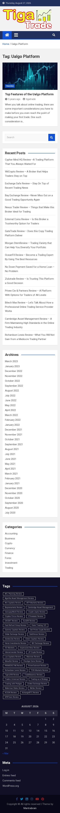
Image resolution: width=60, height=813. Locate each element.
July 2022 (10, 395)
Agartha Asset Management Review (19, 598)
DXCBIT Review (11, 621)
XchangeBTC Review (30, 693)
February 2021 (12, 478)
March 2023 (11, 361)
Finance (9, 553)
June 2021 (10, 458)
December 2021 (13, 429)
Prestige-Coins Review (33, 661)
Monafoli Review (11, 661)
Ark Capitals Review (13, 603)
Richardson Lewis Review (15, 670)
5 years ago (14, 99)
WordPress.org (10, 785)
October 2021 (12, 439)
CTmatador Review (35, 616)
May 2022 (10, 405)
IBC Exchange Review (40, 643)
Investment (11, 562)
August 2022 (12, 390)
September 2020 (14, 502)
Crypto (8, 543)
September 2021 (14, 444)
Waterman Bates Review (14, 688)
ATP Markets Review (34, 603)
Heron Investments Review (15, 643)
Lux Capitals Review (13, 657)
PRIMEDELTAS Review (14, 666)
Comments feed (11, 780)
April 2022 (10, 410)
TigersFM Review (12, 675)
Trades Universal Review (15, 679)
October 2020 (12, 498)
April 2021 (10, 468)
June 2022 (10, 400)
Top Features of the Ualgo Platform (29, 94)
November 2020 (13, 493)
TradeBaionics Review (33, 675)
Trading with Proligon (13, 684)
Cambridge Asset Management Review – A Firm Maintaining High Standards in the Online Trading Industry (29, 323)
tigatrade (31, 99)
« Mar (5, 753)
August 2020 (12, 507)
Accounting (11, 533)
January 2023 (12, 366)
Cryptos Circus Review (14, 616)
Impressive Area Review (30, 648)
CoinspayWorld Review (14, 612)
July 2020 (10, 512)
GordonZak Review (12, 639)
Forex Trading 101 (39, 625)
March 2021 (11, 473)
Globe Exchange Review (14, 634)
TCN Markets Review (39, 670)
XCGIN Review (11, 693)
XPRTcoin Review (12, 697)
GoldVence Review (36, 634)
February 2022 (12, 419)
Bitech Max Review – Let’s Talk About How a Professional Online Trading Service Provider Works (29, 307)
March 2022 (11, 415)
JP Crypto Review (35, 652)
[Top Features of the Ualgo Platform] (30, 76)
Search (51, 137)
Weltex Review (36, 688)
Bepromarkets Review (13, 607)
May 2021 (10, 463)
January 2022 (12, 424)
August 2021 (12, 449)
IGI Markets (9, 648)
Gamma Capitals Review (15, 630)
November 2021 (13, 434)
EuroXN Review (29, 621)
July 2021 (10, 454)
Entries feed (9, 775)
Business (10, 538)
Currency (10, 548)
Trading (10, 86)
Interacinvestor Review (14, 652)
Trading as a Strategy (39, 679)
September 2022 (14, 385)
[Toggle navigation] (16, 35)
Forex (8, 558)
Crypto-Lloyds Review (36, 612)
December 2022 (13, 371)
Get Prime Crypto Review (40, 630)
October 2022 (12, 380)
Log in (5, 770)
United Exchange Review (37, 684)
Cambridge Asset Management (40, 607)
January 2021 (12, 483)
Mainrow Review (33, 657)
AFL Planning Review (13, 594)
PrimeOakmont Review (37, 666)
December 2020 (13, 488)
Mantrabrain (30, 808)
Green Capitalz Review (34, 639)
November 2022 (13, 376)
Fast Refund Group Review (15, 625)
